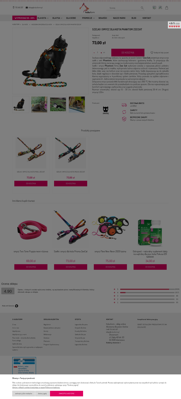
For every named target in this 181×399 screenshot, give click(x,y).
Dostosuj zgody (42, 393)
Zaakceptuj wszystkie (66, 393)
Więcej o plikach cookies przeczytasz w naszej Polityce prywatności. (36, 387)
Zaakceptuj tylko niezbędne (23, 393)
